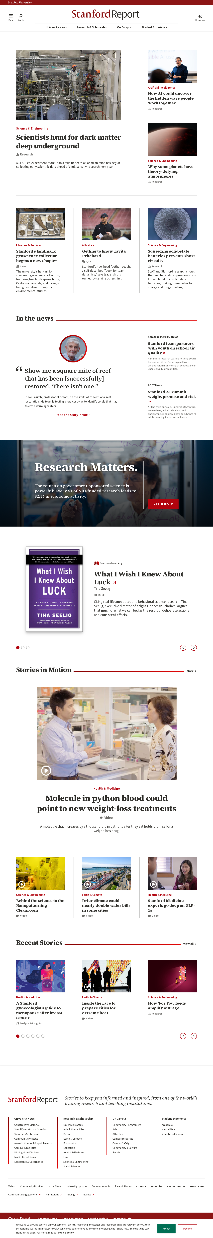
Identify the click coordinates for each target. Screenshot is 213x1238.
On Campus (124, 27)
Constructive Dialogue (27, 1125)
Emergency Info (122, 1219)
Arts (114, 1129)
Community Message (26, 1139)
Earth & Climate (92, 895)
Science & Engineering (32, 128)
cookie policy (66, 1233)
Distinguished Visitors (26, 1152)
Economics (69, 1143)
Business (68, 1134)
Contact (141, 1186)
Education (69, 1148)
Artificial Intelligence (162, 88)
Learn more (163, 503)
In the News (54, 1186)
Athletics (88, 245)
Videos (12, 1186)
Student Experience (154, 27)
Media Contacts (176, 1186)
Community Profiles (31, 1186)
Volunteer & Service (173, 1134)
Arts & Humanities (73, 1129)
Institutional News (25, 1157)
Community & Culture (124, 1148)
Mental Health (170, 1129)
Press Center (197, 1186)
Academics (168, 1125)
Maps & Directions (73, 1219)
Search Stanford (98, 1219)
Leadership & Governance (28, 1162)
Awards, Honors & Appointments (33, 1143)
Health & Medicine (106, 788)
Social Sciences (71, 1166)
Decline (187, 1229)
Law (65, 1157)
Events (116, 1152)
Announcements (101, 1186)
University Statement (26, 1134)
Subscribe (156, 1186)
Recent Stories (123, 1186)
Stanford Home (47, 1219)
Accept (166, 1229)
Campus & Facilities (25, 1148)
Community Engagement (126, 1125)
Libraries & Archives (28, 245)
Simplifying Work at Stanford (30, 1129)
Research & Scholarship (92, 27)
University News (56, 27)
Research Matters (73, 1125)
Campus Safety (120, 1143)
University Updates (76, 1186)
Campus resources (122, 1139)
